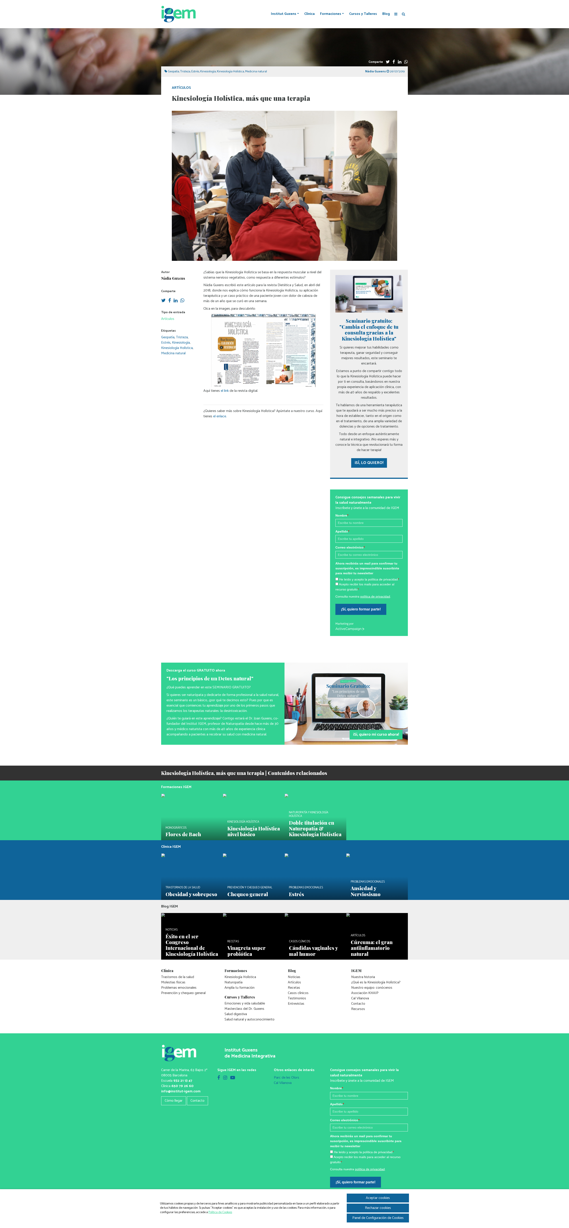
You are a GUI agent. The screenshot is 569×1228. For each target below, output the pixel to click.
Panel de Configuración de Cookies (378, 1218)
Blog (386, 14)
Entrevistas (296, 1004)
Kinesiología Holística (230, 71)
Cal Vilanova (360, 998)
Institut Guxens (283, 14)
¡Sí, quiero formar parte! (361, 609)
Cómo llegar (173, 1101)
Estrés (195, 71)
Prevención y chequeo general (183, 993)
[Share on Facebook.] (394, 62)
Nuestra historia (363, 977)
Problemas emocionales (178, 988)
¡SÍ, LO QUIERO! (369, 463)
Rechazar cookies (378, 1208)
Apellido (342, 531)
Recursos (358, 1009)
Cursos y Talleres (363, 14)
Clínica (309, 14)
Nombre (341, 515)
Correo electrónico (350, 547)
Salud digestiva (235, 1014)
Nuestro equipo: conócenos (371, 988)
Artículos (181, 88)
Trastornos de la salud (177, 977)
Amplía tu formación (239, 988)
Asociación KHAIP (365, 993)
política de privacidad (375, 596)
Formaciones (330, 14)
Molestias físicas (173, 982)
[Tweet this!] (388, 62)
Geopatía (173, 71)
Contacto (358, 1004)
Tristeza (185, 71)
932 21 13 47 (182, 1081)
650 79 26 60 (182, 1086)
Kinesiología (208, 71)
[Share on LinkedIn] (399, 62)
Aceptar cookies (378, 1198)
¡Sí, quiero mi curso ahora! (376, 734)
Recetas (294, 988)
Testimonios (297, 998)
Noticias (294, 977)
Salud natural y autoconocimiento (249, 1019)
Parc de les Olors (286, 1078)
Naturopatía (233, 982)
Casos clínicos (298, 993)
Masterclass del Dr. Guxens (244, 1009)
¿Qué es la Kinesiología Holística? (376, 982)
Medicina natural (256, 71)
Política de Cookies (220, 1212)
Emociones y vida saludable (244, 1003)
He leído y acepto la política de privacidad (369, 579)
